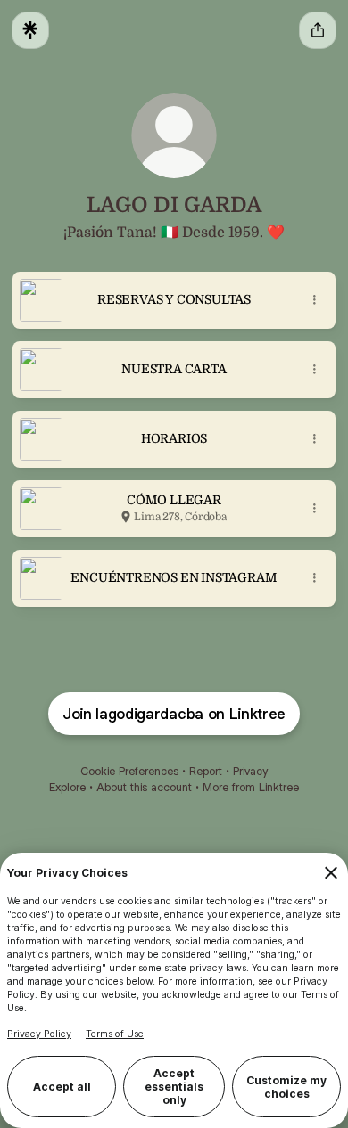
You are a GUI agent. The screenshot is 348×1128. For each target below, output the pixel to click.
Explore (67, 787)
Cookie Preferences (129, 771)
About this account (144, 787)
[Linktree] (30, 30)
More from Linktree (251, 787)
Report (205, 771)
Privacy (250, 771)
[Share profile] (318, 30)
